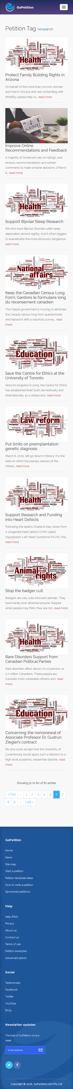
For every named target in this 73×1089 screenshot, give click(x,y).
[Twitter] (9, 1065)
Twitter (9, 996)
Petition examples (16, 950)
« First (12, 794)
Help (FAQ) (11, 916)
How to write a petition (19, 884)
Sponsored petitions (17, 891)
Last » (29, 802)
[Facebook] (17, 1065)
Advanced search (16, 957)
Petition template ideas (19, 877)
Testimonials (12, 982)
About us (10, 930)
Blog (8, 1010)
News (8, 857)
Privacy (9, 923)
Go (41, 1050)
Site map (10, 864)
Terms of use (13, 944)
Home (9, 850)
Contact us (12, 937)
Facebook (11, 989)
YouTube (10, 1003)
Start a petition (14, 871)
